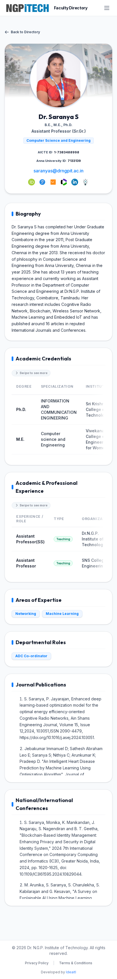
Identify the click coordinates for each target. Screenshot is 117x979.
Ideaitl (71, 972)
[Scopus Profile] (53, 182)
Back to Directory (25, 32)
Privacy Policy (37, 963)
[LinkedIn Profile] (74, 182)
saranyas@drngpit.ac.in (58, 171)
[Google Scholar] (42, 182)
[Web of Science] (63, 182)
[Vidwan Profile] (85, 182)
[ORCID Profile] (31, 182)
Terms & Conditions (75, 963)
